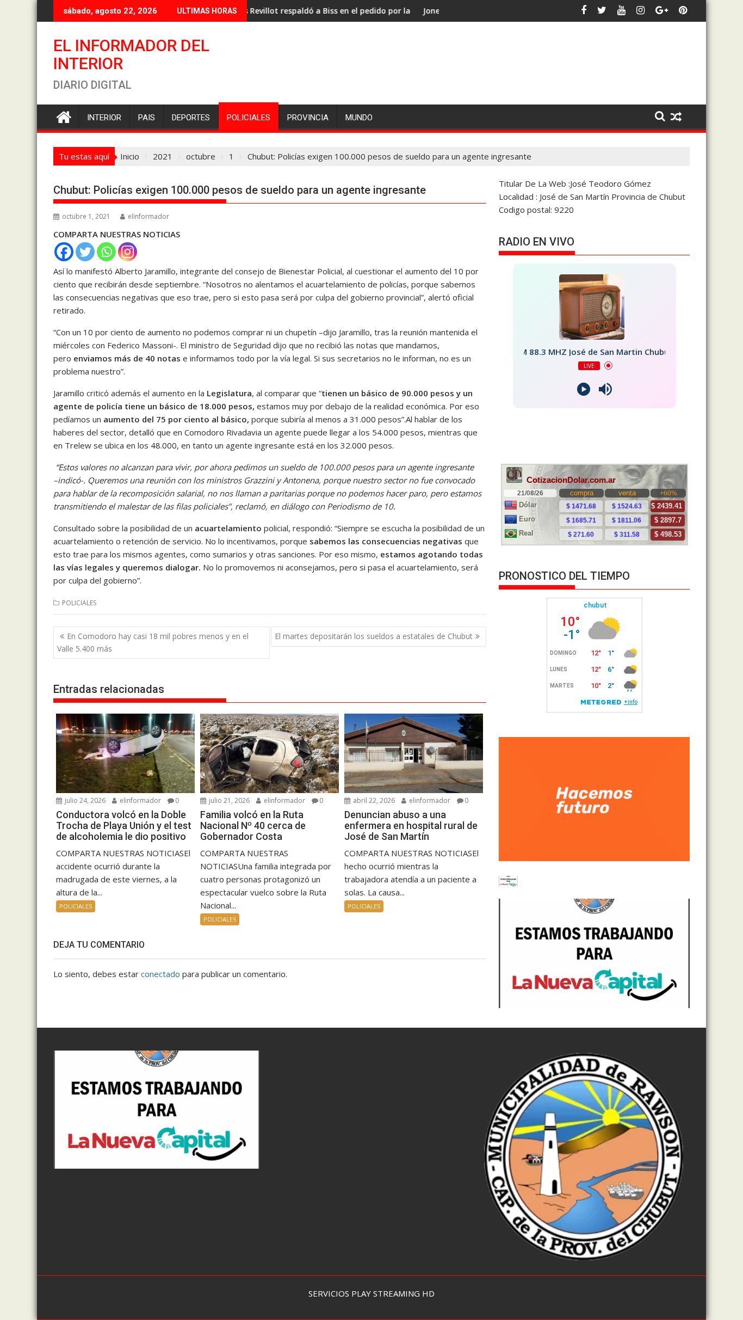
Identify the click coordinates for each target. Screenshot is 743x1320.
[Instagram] (127, 251)
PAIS (146, 117)
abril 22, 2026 (373, 800)
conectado (160, 973)
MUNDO (359, 117)
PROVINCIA (308, 117)
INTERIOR (104, 117)
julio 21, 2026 (228, 800)
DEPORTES (191, 117)
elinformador (148, 216)
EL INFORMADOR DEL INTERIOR (131, 54)
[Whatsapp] (106, 251)
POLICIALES (248, 117)
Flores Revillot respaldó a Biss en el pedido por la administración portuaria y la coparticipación (320, 10)
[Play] (583, 389)
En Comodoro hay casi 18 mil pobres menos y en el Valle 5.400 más (153, 642)
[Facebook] (63, 251)
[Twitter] (85, 251)
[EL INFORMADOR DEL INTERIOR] (63, 116)
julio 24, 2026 (84, 800)
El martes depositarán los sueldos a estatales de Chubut (374, 636)
